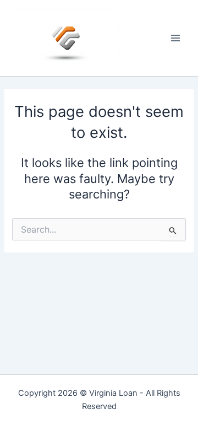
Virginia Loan (113, 393)
